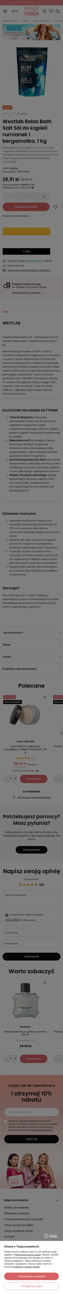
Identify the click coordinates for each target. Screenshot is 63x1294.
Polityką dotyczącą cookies (27, 1254)
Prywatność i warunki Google (25, 1267)
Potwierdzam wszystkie (31, 1276)
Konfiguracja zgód (31, 1286)
